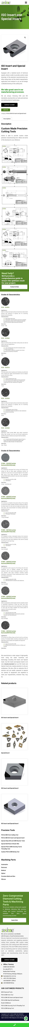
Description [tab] (7, 119)
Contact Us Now (14, 286)
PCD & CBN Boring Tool (7, 1008)
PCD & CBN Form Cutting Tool (9, 835)
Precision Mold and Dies (8, 876)
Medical (3, 870)
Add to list (5, 109)
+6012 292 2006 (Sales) (9, 978)
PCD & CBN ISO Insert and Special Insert (16, 113)
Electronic (4, 867)
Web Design (12, 1017)
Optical (3, 873)
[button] (25, 37)
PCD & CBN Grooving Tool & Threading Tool (13, 1005)
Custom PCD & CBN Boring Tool (10, 852)
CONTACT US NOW (9, 105)
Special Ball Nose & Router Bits (10, 844)
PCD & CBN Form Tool (7, 995)
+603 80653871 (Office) (9, 980)
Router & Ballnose (6, 1003)
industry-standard (9, 664)
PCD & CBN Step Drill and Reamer (10, 1000)
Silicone (3, 879)
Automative (4, 864)
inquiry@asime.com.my (9, 976)
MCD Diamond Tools (6, 992)
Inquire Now (14, 920)
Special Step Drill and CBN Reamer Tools (13, 841)
